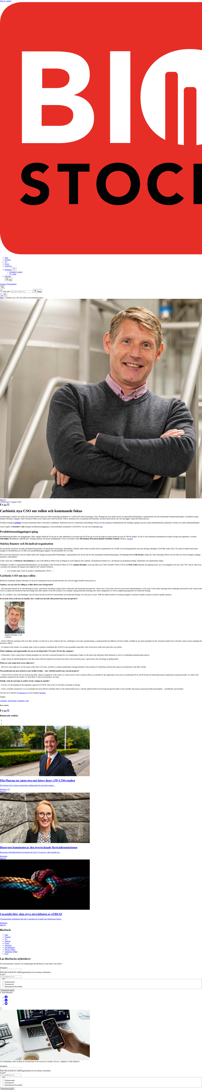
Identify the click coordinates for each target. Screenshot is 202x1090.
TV (6, 939)
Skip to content (5, 1)
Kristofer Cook (23, 701)
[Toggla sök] (2, 287)
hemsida (42, 693)
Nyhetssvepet (10, 982)
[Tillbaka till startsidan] (101, 128)
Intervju (3, 500)
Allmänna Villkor (11, 952)
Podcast (7, 941)
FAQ (6, 954)
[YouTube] (6, 1004)
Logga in (3, 284)
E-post (3, 974)
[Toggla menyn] (3, 295)
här (101, 527)
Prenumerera (11, 284)
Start (6, 935)
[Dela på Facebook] (1, 505)
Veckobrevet (9, 984)
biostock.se (23, 693)
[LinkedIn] (5, 505)
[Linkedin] (6, 1001)
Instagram (3, 968)
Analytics (8, 945)
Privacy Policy (10, 950)
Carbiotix (3, 701)
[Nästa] (101, 724)
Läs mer (130, 539)
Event (7, 943)
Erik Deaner (12, 701)
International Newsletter (13, 987)
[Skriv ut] (8, 505)
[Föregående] (101, 720)
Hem (2, 298)
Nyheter (8, 937)
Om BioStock (10, 947)
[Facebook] (6, 998)
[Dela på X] (3, 505)
